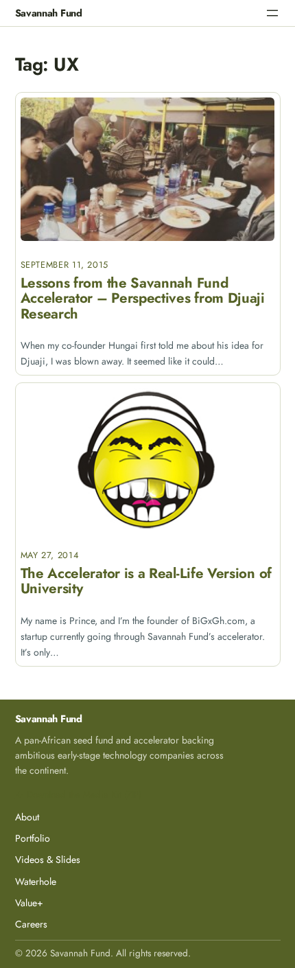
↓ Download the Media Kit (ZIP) (78, 794)
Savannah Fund (48, 12)
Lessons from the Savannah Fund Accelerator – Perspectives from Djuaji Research (143, 298)
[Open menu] (272, 13)
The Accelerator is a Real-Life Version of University (146, 581)
